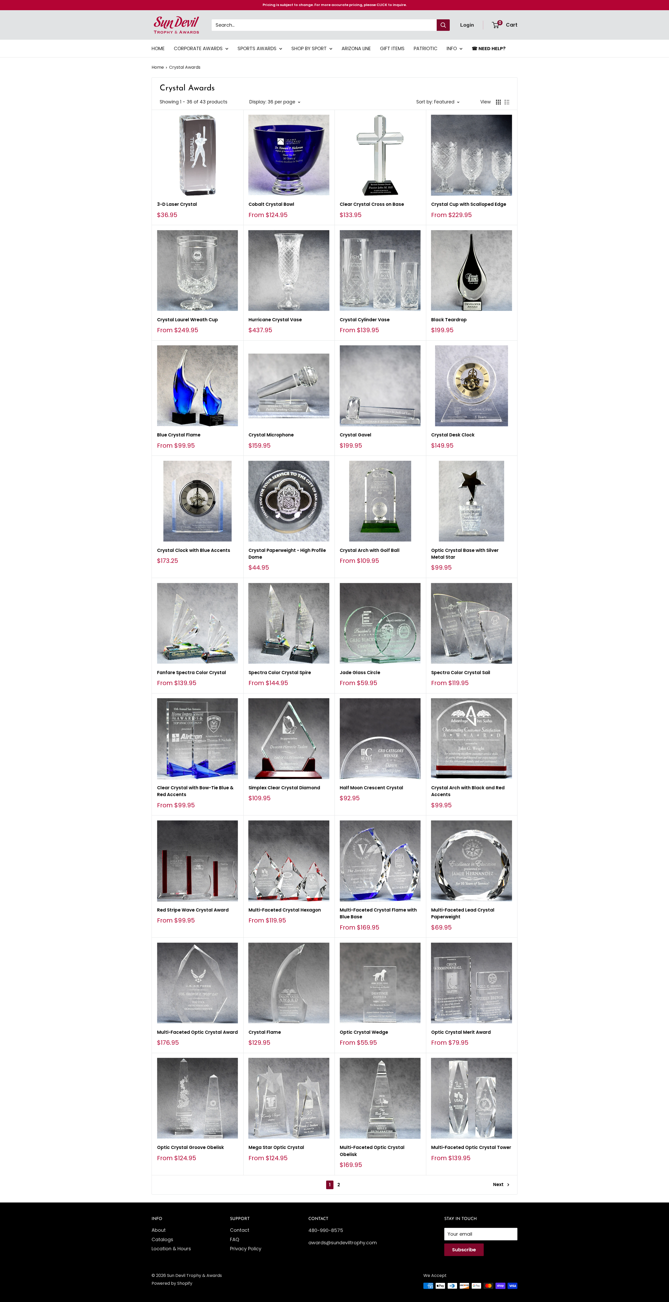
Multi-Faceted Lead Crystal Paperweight (462, 913)
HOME (158, 48)
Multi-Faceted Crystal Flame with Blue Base (378, 913)
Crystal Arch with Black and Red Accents (468, 791)
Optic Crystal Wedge (364, 1032)
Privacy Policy (245, 1248)
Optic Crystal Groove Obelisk (190, 1147)
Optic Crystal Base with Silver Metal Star (465, 553)
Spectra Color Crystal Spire (280, 672)
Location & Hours (171, 1248)
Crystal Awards (184, 67)
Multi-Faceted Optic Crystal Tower (471, 1147)
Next (498, 1184)
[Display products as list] (507, 102)
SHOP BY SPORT (309, 48)
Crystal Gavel (355, 435)
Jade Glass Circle (360, 672)
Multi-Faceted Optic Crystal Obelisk (372, 1150)
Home (158, 67)
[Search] (443, 25)
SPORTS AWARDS (257, 48)
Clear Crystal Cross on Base (372, 204)
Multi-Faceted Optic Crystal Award (197, 1032)
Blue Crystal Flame (178, 435)
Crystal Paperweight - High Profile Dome (287, 553)
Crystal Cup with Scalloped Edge (468, 204)
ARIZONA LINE (356, 48)
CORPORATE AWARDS (198, 48)
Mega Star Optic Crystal (276, 1147)
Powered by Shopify (172, 1283)
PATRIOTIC (425, 48)
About (159, 1230)
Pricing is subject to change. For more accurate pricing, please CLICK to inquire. (335, 4)
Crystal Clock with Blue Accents (193, 550)
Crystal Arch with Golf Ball (370, 550)
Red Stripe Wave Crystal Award (193, 910)
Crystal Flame (265, 1032)
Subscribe (464, 1249)
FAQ (234, 1239)
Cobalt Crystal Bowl (271, 204)
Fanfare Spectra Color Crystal (191, 672)
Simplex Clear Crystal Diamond (284, 788)
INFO (452, 48)
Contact (239, 1230)
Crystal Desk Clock (453, 435)
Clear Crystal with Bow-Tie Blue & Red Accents (195, 791)
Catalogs (162, 1239)
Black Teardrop (449, 320)
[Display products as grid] (498, 102)
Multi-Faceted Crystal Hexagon (285, 910)
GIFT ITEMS (392, 48)
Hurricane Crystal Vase (275, 320)
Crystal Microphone (271, 435)
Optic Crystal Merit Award (461, 1032)
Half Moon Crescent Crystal (371, 788)
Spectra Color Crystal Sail (460, 672)
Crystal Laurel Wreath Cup (187, 320)
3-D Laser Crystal (177, 204)
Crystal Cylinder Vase (365, 320)
